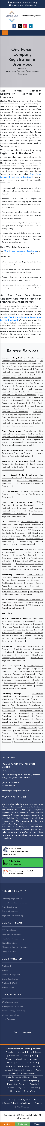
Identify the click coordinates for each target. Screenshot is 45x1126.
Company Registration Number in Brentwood (22, 381)
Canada (33, 1084)
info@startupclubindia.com (23, 5)
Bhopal (14, 1074)
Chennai (20, 1063)
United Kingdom (30, 1081)
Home (21, 69)
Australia (10, 1088)
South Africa (29, 1091)
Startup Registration (12, 450)
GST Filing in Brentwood (24, 544)
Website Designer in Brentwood (19, 674)
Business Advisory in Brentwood (27, 742)
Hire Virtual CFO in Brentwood (27, 567)
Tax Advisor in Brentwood (25, 603)
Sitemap (38, 1103)
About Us (38, 1100)
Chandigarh (14, 1056)
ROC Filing (7, 613)
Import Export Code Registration (19, 475)
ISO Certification (10, 492)
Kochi (38, 1070)
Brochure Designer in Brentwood (28, 672)
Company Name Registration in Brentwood (21, 378)
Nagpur (28, 1070)
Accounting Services (12, 575)
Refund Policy (25, 1103)
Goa (34, 1056)
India (35, 1077)
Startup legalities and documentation (15, 851)
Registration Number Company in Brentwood (22, 423)
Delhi (27, 1049)
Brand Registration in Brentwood (28, 649)
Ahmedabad (21, 1059)
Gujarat (9, 1059)
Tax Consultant (9, 600)
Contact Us (8, 1100)
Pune (18, 1066)
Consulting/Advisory (11, 694)
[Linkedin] (31, 26)
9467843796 (30, 3)
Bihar (29, 1052)
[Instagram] (25, 26)
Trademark (7, 646)
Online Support (21, 872)
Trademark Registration (12, 975)
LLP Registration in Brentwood (17, 369)
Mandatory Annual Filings (13, 939)
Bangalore (10, 1052)
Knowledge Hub (23, 1100)
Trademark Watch (9, 983)
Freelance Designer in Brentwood (28, 680)
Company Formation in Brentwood (18, 426)
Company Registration (13, 358)
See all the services (22, 1032)
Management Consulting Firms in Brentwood (21, 702)
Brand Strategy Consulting (13, 1011)
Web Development (11, 666)
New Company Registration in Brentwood (21, 420)
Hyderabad (32, 1063)
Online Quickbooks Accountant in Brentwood (21, 569)
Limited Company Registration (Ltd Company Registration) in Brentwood (22, 409)
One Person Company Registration (20, 251)
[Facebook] (14, 26)
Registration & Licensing (15, 461)
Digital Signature (9, 943)
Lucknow (18, 1070)
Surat (26, 1066)
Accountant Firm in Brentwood (16, 589)
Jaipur (35, 1066)
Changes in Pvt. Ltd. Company (15, 947)
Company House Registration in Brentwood (21, 417)
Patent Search (8, 988)
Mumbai (37, 1049)
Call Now (8, 1124)
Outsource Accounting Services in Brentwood (23, 627)
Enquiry (38, 1124)
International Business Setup (14, 903)
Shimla (10, 1063)
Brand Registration (10, 979)
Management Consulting (12, 1007)
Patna (38, 1052)
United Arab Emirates (16, 1084)
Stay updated (15, 862)
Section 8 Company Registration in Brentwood (22, 366)
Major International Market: (18, 1077)
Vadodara (34, 1059)
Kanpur (7, 1070)
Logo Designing (8, 1019)
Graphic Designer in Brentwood (19, 683)
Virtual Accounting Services (16, 619)
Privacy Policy (10, 1103)
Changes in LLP (9, 952)
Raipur (26, 1056)
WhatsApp (23, 1124)
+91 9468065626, (17, 3)
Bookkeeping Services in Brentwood (17, 583)
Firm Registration (11, 431)
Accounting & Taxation (12, 550)
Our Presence (23, 1107)
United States (13, 1081)
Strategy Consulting (10, 1015)
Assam (21, 1052)
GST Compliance (10, 522)
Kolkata (9, 1066)
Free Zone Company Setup (17, 502)
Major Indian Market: (14, 1049)
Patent (5, 971)
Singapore (22, 1088)
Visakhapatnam (28, 1074)
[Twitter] (20, 26)
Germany (34, 1088)
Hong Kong (15, 1091)
